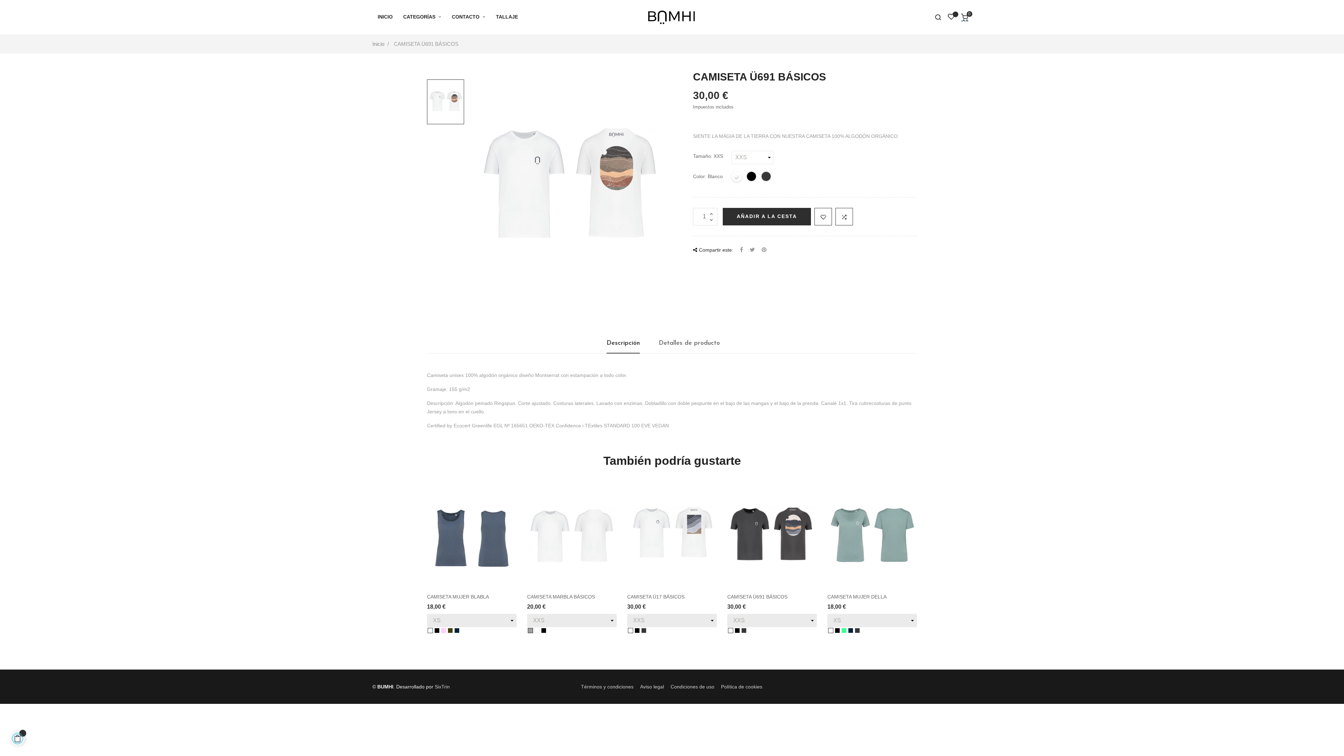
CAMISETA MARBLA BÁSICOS (561, 597)
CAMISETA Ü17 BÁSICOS (656, 597)
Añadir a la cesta (767, 216)
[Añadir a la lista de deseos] (823, 216)
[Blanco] (737, 177)
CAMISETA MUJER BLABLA (458, 597)
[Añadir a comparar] (844, 216)
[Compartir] (741, 250)
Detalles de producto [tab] (689, 343)
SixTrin (442, 687)
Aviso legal (652, 687)
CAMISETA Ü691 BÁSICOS (757, 597)
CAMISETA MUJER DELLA (857, 597)
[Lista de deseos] (951, 18)
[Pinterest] (764, 250)
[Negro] (751, 177)
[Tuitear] (752, 250)
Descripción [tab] (623, 343)
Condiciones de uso (692, 687)
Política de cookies (741, 687)
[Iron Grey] (766, 177)
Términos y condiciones (607, 687)
